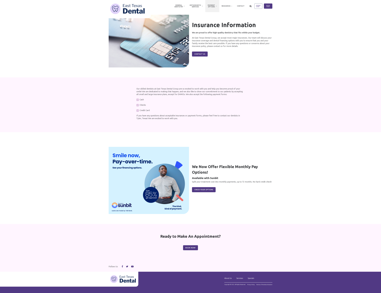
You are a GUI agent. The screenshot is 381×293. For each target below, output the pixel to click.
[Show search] (251, 6)
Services (239, 278)
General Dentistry (179, 6)
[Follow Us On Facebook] (122, 267)
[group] (148, 41)
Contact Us (199, 54)
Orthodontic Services (195, 6)
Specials (251, 278)
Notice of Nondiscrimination (264, 284)
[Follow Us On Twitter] (127, 267)
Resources (226, 6)
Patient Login (258, 6)
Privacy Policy (251, 284)
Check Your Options (203, 190)
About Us (228, 278)
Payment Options (211, 6)
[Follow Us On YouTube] (132, 267)
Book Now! (268, 6)
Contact (240, 6)
